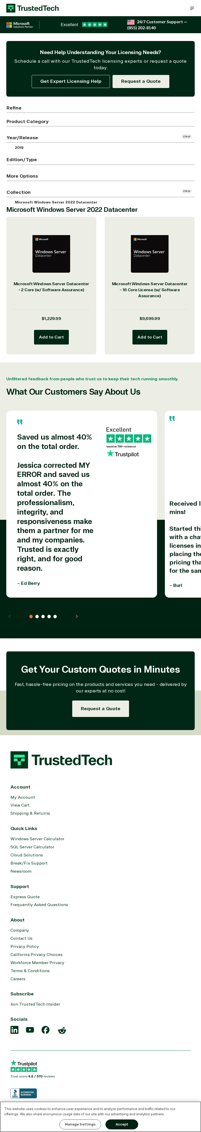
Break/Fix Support (29, 863)
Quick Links (23, 828)
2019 (19, 148)
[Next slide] (77, 616)
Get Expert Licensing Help (70, 81)
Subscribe (22, 993)
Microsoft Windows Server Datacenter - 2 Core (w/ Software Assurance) (51, 287)
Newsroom (20, 871)
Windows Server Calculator (37, 839)
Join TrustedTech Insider (35, 1004)
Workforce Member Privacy (37, 962)
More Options (22, 176)
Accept (122, 1124)
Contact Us (21, 938)
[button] (192, 8)
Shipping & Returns (30, 813)
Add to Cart (51, 337)
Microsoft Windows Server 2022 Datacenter (55, 202)
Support (19, 886)
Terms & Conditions (30, 970)
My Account (22, 797)
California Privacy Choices (36, 954)
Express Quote (25, 897)
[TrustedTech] (32, 8)
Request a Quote (141, 81)
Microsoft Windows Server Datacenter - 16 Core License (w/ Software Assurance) (150, 289)
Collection (19, 192)
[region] (100, 1116)
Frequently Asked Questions (39, 904)
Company (19, 930)
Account (20, 787)
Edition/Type (22, 159)
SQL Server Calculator (32, 847)
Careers (17, 979)
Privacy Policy (24, 946)
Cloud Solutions (26, 855)
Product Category (27, 121)
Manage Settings (80, 1124)
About (17, 920)
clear (187, 136)
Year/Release (22, 138)
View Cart (20, 805)
